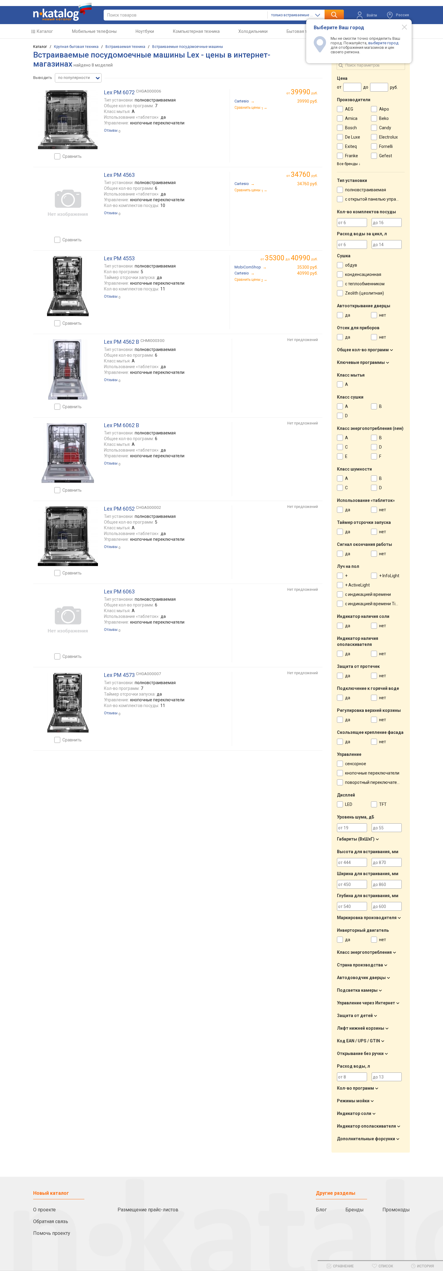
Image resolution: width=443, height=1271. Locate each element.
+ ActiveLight (357, 585)
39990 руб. (307, 101)
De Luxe (352, 137)
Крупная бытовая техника (76, 47)
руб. (304, 92)
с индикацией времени (368, 594)
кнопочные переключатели (372, 773)
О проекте (44, 1210)
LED (348, 804)
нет (382, 315)
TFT (383, 804)
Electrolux (388, 137)
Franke (351, 155)
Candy (385, 127)
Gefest (385, 155)
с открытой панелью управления (377, 199)
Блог (321, 1210)
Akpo (384, 109)
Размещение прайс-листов (148, 1210)
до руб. (291, 258)
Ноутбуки (145, 31)
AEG (349, 109)
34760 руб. (307, 183)
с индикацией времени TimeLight (378, 603)
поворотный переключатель (373, 782)
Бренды (354, 1210)
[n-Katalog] (62, 12)
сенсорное (355, 763)
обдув (351, 265)
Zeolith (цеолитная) (364, 293)
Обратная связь (50, 1221)
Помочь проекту (51, 1233)
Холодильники (253, 31)
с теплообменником (365, 283)
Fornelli (386, 146)
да (347, 315)
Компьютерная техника (196, 31)
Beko (384, 118)
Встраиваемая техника (125, 47)
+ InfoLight (389, 575)
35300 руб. (307, 267)
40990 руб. (307, 273)
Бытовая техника (304, 31)
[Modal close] (401, 26)
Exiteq (351, 146)
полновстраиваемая (365, 189)
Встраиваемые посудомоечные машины (187, 47)
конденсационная (363, 274)
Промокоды (396, 1210)
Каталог (45, 31)
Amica (351, 118)
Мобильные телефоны (94, 31)
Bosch (351, 127)
